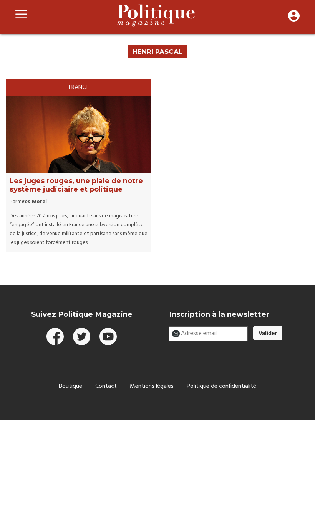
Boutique (70, 386)
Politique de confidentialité (221, 386)
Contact (106, 386)
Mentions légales (152, 386)
